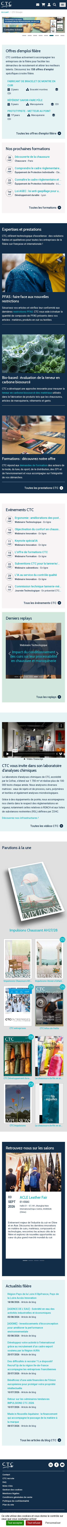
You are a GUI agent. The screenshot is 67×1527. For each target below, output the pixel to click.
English (6, 1510)
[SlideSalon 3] (36, 1258)
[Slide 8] (51, 677)
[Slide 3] (26, 677)
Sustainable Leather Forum (35, 1199)
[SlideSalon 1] (25, 1258)
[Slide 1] (16, 677)
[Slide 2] (21, 677)
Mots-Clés (7, 1483)
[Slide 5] (36, 677)
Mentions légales (10, 1490)
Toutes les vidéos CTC (44, 826)
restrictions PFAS (23, 311)
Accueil (4, 12)
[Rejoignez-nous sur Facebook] (56, 1462)
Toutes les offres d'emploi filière (36, 133)
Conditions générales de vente (17, 1494)
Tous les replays (46, 697)
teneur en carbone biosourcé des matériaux (27, 392)
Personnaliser (53, 1522)
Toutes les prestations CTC (41, 488)
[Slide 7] (46, 677)
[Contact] (37, 4)
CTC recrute (8, 1475)
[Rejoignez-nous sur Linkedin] (50, 1462)
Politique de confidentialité (15, 1498)
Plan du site (8, 1502)
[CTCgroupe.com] (6, 4)
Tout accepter (15, 1522)
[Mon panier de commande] (43, 4)
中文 (14, 1510)
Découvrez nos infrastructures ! (20, 817)
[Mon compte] (49, 4)
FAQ (4, 1479)
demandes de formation (33, 465)
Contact (6, 1472)
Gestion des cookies (12, 1487)
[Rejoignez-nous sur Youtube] (62, 1462)
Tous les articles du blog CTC (38, 1437)
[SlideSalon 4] (42, 1258)
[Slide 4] (31, 677)
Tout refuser (34, 1522)
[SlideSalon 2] (30, 1258)
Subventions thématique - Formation (34, 658)
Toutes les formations (42, 207)
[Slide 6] (41, 677)
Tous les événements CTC (40, 603)
